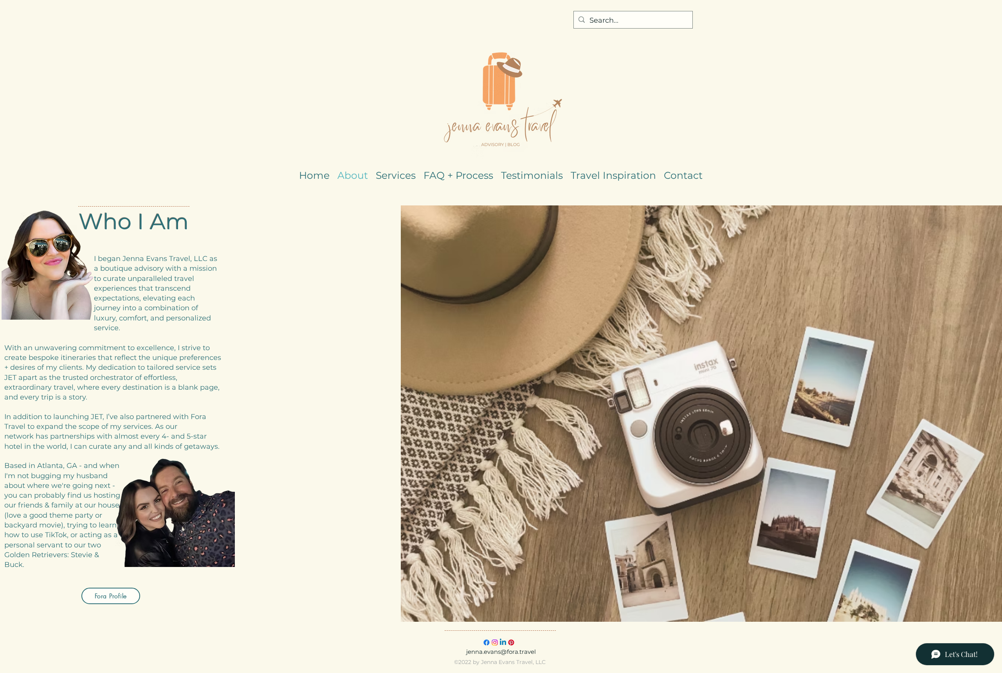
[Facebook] (486, 642)
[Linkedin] (503, 642)
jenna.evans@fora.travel (501, 651)
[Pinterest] (511, 642)
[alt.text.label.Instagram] (495, 642)
